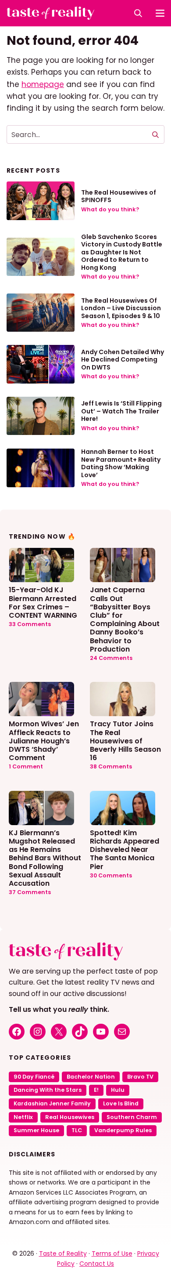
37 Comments (30, 892)
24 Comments (111, 658)
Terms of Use (112, 1253)
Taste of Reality (63, 1253)
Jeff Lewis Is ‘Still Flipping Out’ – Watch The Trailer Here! (121, 411)
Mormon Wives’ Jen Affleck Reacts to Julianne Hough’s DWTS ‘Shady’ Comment (44, 740)
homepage (42, 84)
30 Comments (111, 875)
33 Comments (30, 624)
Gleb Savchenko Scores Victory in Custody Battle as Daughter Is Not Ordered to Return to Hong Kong (121, 252)
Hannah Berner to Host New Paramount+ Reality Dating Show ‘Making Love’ (120, 463)
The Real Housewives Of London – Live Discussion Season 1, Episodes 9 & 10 (121, 308)
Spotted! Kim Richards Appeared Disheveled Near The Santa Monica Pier (124, 849)
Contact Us (96, 1263)
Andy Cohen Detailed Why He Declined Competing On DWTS (122, 360)
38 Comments (111, 766)
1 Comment (26, 766)
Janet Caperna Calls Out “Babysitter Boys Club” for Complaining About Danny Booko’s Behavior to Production (125, 619)
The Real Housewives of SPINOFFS (118, 196)
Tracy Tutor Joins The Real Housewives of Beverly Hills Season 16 (125, 740)
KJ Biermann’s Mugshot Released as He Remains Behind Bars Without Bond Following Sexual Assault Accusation (45, 858)
